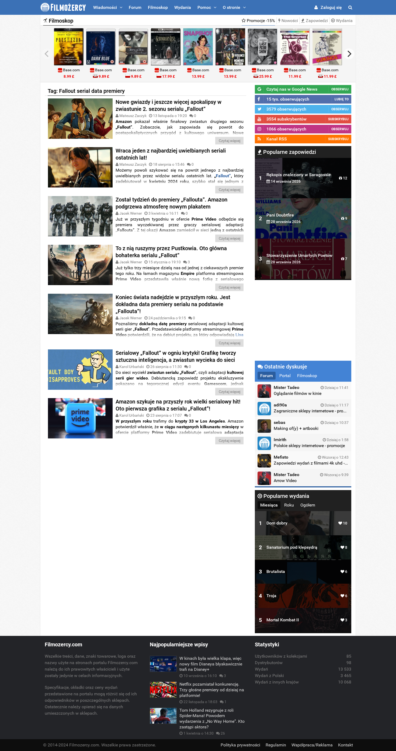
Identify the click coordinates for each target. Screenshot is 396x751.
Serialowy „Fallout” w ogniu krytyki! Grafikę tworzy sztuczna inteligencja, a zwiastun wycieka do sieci (176, 356)
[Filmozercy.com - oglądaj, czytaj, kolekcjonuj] (63, 7)
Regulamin (276, 745)
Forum (135, 7)
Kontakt (345, 745)
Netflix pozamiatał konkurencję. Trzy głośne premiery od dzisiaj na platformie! (211, 690)
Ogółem (307, 505)
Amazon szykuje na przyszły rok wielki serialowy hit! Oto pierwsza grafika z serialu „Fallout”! (178, 405)
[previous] (47, 53)
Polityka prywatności (240, 745)
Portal (285, 375)
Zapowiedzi (316, 20)
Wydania (182, 7)
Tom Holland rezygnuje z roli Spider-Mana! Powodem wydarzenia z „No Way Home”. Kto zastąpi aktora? (212, 718)
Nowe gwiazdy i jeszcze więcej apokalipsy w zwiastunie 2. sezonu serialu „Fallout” (168, 105)
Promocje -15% (260, 20)
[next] (348, 53)
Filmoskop (158, 7)
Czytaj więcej (229, 141)
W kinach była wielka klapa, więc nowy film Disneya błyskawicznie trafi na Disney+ (210, 664)
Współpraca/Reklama (312, 745)
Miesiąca (269, 505)
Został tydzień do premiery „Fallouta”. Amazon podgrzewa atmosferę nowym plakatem (171, 203)
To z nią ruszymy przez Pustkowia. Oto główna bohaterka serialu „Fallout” (171, 251)
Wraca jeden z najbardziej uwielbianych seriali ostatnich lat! (171, 154)
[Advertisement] (145, 487)
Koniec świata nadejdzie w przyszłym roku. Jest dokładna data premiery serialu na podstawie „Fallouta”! (173, 304)
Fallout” (223, 175)
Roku (289, 505)
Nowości (289, 20)
